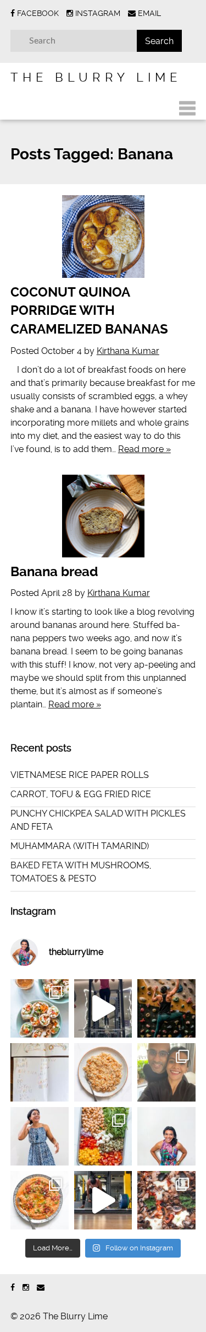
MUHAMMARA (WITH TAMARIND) (79, 846)
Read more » (144, 449)
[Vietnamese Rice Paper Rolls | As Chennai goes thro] (39, 1008)
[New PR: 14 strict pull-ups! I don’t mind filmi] (103, 1008)
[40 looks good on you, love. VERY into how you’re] (166, 1072)
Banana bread (54, 571)
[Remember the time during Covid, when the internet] (166, 1200)
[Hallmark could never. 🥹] (39, 1072)
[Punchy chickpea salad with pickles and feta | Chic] (103, 1136)
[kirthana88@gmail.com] (40, 1287)
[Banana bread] (103, 516)
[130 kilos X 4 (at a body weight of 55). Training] (103, 1200)
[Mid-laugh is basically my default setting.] (166, 1136)
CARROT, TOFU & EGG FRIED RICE (80, 794)
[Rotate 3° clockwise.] (39, 1136)
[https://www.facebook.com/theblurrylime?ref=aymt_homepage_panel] (12, 1287)
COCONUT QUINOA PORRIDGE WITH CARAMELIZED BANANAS (89, 310)
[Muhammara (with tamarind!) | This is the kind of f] (39, 1200)
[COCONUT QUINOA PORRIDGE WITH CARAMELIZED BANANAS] (103, 236)
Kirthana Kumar (128, 351)
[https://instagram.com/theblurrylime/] (26, 1287)
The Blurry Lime (95, 77)
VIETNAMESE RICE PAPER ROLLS (79, 775)
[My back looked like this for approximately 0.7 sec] (166, 1008)
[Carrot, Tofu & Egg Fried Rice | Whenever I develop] (103, 1072)
